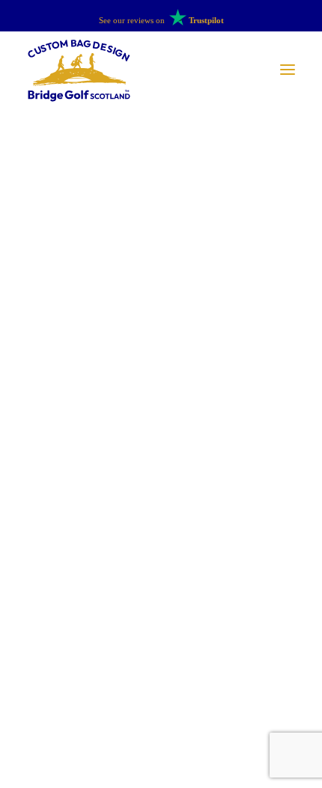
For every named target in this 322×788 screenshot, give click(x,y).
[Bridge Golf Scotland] (79, 70)
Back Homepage (161, 538)
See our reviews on (161, 20)
